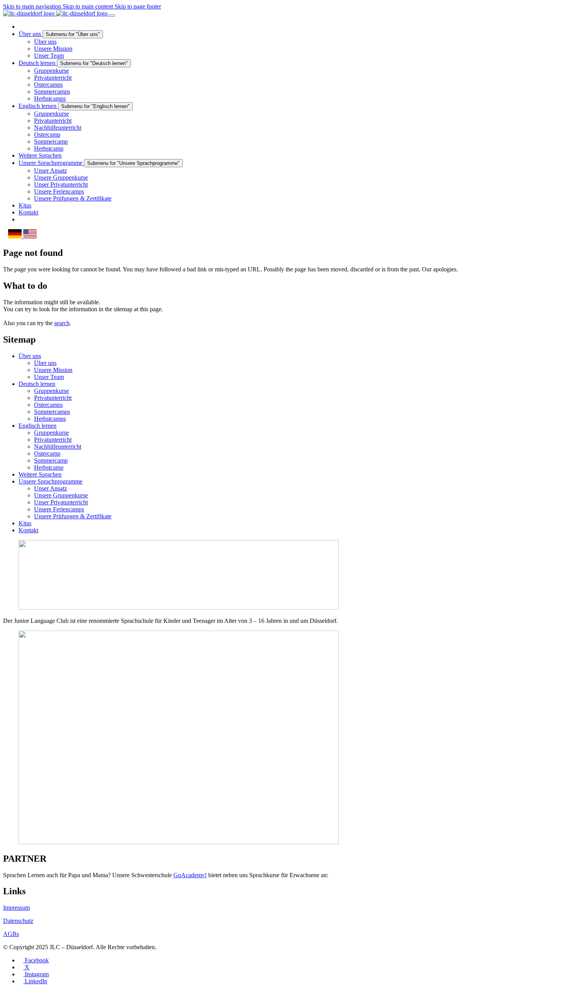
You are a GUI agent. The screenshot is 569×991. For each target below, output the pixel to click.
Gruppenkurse (51, 390)
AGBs (11, 934)
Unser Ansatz (50, 488)
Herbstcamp (48, 467)
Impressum (16, 907)
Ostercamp (47, 453)
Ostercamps (48, 404)
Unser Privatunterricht (61, 502)
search (62, 323)
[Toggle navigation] (112, 15)
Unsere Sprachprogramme (50, 481)
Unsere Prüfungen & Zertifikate (72, 516)
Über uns (30, 356)
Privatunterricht (53, 397)
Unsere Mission (53, 370)
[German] (15, 236)
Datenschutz (18, 920)
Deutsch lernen (37, 384)
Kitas (25, 523)
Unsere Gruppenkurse (61, 495)
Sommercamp (51, 460)
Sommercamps (52, 411)
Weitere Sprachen (40, 474)
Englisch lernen (38, 425)
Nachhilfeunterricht (57, 446)
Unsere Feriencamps (59, 509)
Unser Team (49, 377)
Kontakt (28, 530)
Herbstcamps (50, 418)
